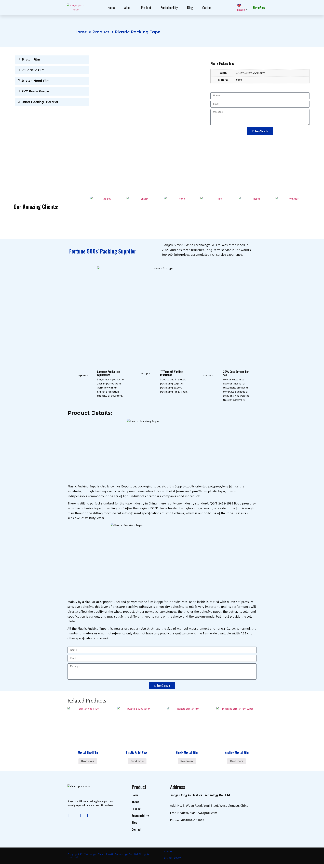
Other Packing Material (39, 102)
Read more (87, 761)
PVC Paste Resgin (35, 91)
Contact (207, 7)
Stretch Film (30, 59)
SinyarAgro (259, 8)
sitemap (168, 851)
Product (146, 7)
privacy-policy (172, 857)
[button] (52, 59)
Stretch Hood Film (35, 80)
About (128, 7)
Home (111, 7)
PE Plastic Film (33, 70)
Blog (190, 7)
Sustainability (169, 7)
